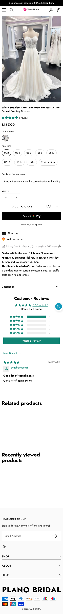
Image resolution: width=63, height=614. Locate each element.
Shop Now (48, 3)
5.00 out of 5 (40, 305)
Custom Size (48, 162)
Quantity (5, 190)
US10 (51, 153)
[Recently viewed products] (58, 306)
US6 (28, 153)
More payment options (31, 224)
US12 (7, 162)
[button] (59, 10)
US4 (17, 153)
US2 (6, 153)
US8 (39, 153)
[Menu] (4, 10)
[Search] (11, 10)
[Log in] (51, 10)
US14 (19, 162)
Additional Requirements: (13, 173)
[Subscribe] (55, 536)
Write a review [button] (31, 341)
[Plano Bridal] (31, 10)
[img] (11, 362)
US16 (32, 162)
